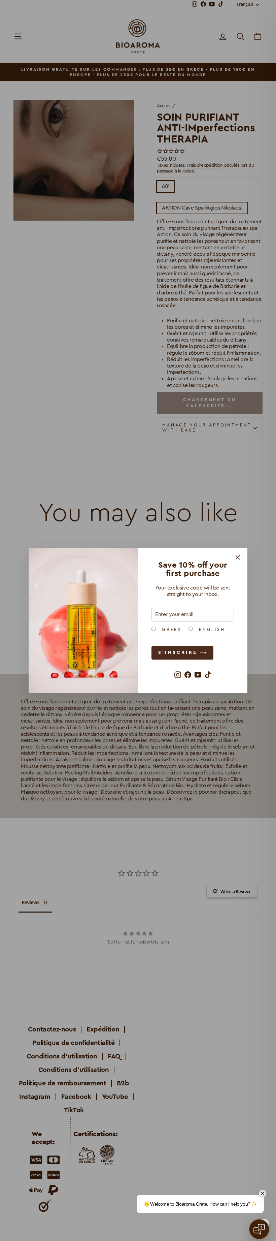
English (210, 630)
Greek (170, 630)
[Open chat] (259, 1229)
